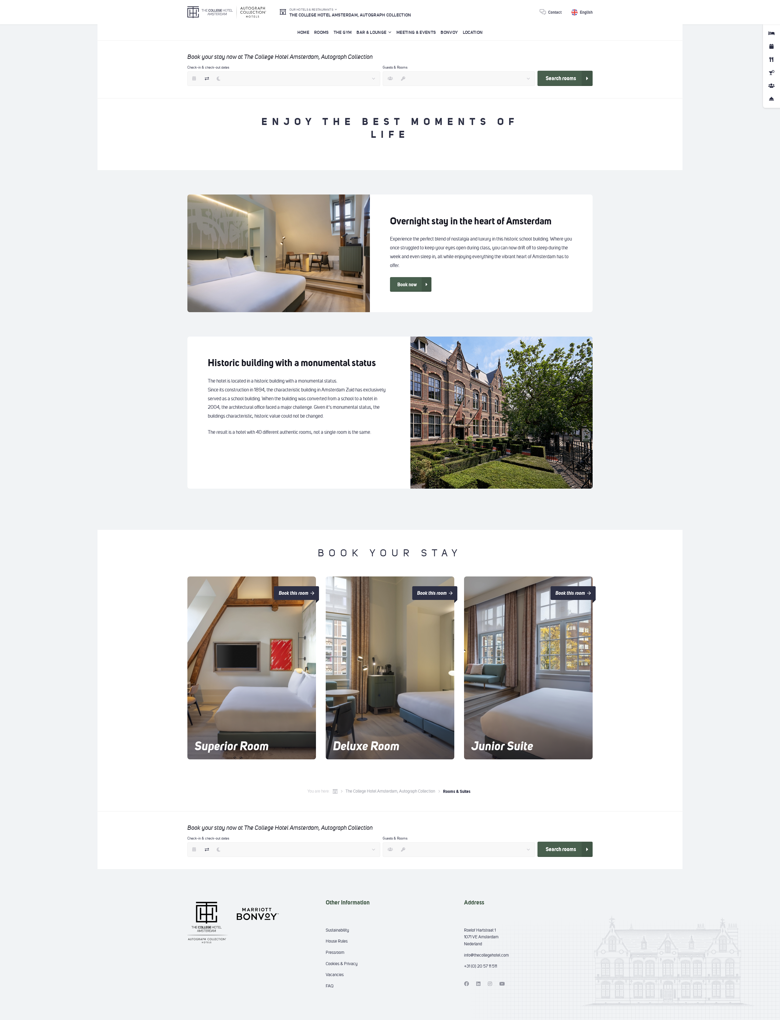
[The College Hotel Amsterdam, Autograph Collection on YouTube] (502, 984)
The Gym (343, 32)
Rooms (321, 32)
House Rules (337, 941)
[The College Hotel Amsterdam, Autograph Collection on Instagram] (490, 984)
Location (473, 32)
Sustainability (337, 930)
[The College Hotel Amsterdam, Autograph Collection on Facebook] (466, 984)
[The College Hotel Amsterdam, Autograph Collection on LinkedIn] (478, 984)
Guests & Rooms (395, 67)
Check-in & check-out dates (208, 67)
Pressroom (335, 952)
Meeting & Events (416, 32)
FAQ (329, 986)
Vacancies (335, 974)
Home (303, 32)
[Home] (335, 791)
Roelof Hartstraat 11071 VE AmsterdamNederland (481, 937)
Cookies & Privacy (341, 963)
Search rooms (561, 78)
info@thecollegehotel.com (486, 955)
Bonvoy (449, 32)
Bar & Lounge (371, 32)
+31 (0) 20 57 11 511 (480, 966)
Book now (407, 284)
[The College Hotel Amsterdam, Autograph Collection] (226, 12)
